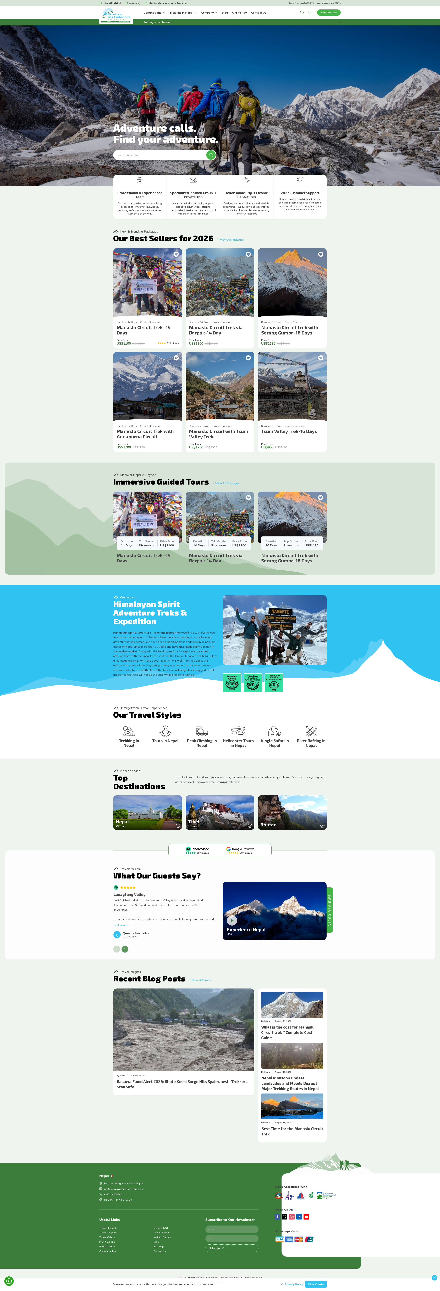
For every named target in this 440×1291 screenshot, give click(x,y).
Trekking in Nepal (129, 743)
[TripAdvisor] (197, 849)
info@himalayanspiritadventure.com (124, 1188)
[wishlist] (310, 12)
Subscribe (214, 1248)
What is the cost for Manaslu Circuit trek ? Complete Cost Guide (288, 1032)
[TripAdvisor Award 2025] (274, 683)
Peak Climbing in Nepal (202, 743)
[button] (340, 22)
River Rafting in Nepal (311, 743)
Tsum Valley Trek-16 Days (289, 431)
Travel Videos (107, 1237)
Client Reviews (162, 1232)
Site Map (159, 1246)
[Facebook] (277, 1216)
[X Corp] (284, 1216)
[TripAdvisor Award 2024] (253, 683)
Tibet (194, 821)
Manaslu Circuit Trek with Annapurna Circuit (145, 433)
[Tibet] (250, 826)
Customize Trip (107, 1251)
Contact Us (258, 12)
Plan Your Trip (328, 12)
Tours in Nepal (165, 740)
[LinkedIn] (299, 1216)
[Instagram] (292, 1216)
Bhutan (268, 824)
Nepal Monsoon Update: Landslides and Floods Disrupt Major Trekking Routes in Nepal (290, 1083)
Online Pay (239, 12)
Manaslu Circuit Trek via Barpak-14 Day (216, 330)
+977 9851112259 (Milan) (118, 1199)
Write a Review (162, 1237)
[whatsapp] (9, 1281)
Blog (225, 12)
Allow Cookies (315, 1284)
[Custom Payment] (308, 1239)
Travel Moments (108, 1227)
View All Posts (200, 980)
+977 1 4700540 (113, 1194)
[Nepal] (178, 826)
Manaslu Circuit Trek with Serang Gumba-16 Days (289, 330)
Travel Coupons (108, 1232)
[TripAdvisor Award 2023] (232, 683)
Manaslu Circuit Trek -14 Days (144, 330)
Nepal (122, 821)
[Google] (240, 849)
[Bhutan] (322, 826)
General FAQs (161, 1227)
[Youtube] (306, 1216)
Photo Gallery (107, 1246)
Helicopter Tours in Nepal (238, 743)
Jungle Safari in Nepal (275, 743)
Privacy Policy (294, 1284)
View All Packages (231, 239)
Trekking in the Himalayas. (158, 22)
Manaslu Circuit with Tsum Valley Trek (218, 433)
